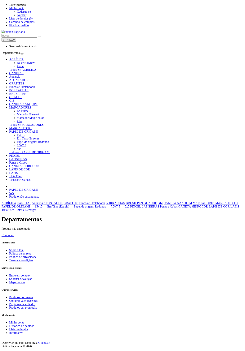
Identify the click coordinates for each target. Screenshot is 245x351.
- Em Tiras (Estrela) (56, 206)
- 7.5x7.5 (113, 206)
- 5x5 (125, 206)
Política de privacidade (23, 257)
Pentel (20, 66)
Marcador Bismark (28, 114)
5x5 (19, 148)
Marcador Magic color (30, 117)
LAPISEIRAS (18, 159)
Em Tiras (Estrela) (28, 138)
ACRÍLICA (16, 59)
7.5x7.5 (21, 145)
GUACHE (15, 97)
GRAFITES (16, 83)
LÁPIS (13, 172)
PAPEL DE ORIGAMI (23, 131)
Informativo (16, 332)
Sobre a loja (16, 250)
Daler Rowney (26, 62)
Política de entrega (20, 253)
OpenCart (44, 342)
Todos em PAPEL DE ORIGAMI (29, 152)
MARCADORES (20, 107)
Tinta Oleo (15, 176)
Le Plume (23, 111)
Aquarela (14, 76)
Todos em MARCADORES (26, 124)
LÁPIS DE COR (19, 169)
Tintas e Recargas (19, 179)
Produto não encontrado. (24, 196)
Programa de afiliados (22, 304)
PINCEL (14, 155)
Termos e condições (21, 260)
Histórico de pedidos (21, 325)
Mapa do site (17, 282)
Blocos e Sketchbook (22, 86)
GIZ (11, 100)
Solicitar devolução (20, 278)
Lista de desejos (18, 329)
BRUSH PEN (17, 93)
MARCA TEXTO (20, 128)
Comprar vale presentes (23, 300)
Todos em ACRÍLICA (22, 69)
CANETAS (16, 73)
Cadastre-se (24, 11)
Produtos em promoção (23, 307)
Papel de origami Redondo (33, 141)
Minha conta (16, 322)
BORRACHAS (19, 90)
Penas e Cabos (18, 162)
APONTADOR (19, 80)
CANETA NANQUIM (23, 104)
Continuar (8, 235)
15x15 (20, 135)
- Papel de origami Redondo (88, 206)
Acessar (21, 15)
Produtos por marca (21, 297)
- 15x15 (36, 206)
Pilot (19, 121)
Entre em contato (19, 275)
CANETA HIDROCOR (24, 166)
